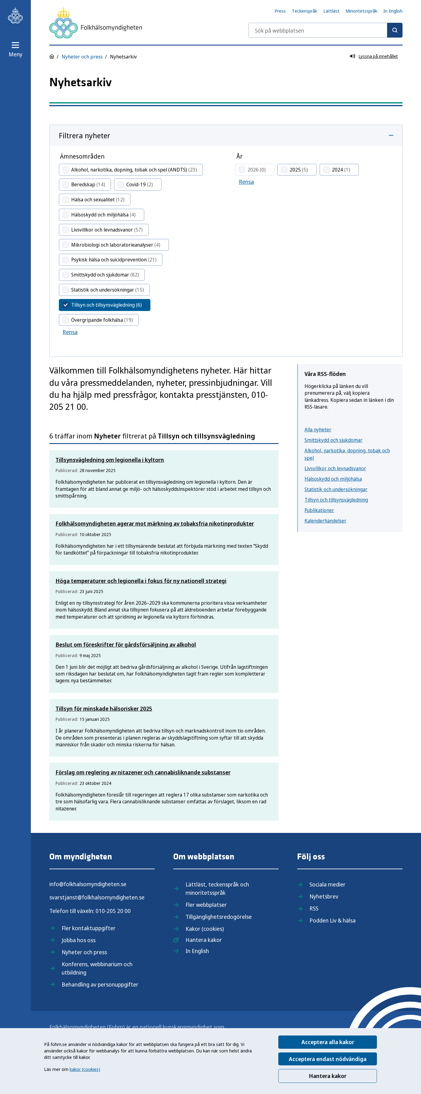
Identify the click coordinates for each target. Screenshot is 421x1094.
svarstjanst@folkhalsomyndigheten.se (97, 897)
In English (393, 11)
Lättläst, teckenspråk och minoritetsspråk (217, 888)
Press (280, 11)
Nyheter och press (82, 56)
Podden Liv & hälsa (332, 920)
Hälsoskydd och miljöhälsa (333, 478)
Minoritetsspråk (361, 11)
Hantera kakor (327, 1076)
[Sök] (395, 30)
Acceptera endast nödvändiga (327, 1059)
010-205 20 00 (113, 910)
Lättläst (331, 11)
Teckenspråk (304, 11)
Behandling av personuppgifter (100, 984)
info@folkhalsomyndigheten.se (87, 884)
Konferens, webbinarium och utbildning (97, 968)
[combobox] (325, 30)
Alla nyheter (318, 429)
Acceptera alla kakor (327, 1042)
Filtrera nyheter (84, 135)
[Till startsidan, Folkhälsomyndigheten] (15, 15)
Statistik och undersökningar (336, 489)
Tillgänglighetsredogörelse (219, 916)
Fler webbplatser (206, 904)
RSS (313, 908)
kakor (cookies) (85, 1069)
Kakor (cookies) (205, 928)
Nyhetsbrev (323, 896)
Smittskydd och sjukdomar (333, 440)
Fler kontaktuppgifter (89, 928)
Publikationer (319, 510)
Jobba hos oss (79, 940)
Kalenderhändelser (325, 520)
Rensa (70, 332)
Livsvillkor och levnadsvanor (335, 468)
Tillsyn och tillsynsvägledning (336, 499)
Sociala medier (327, 884)
